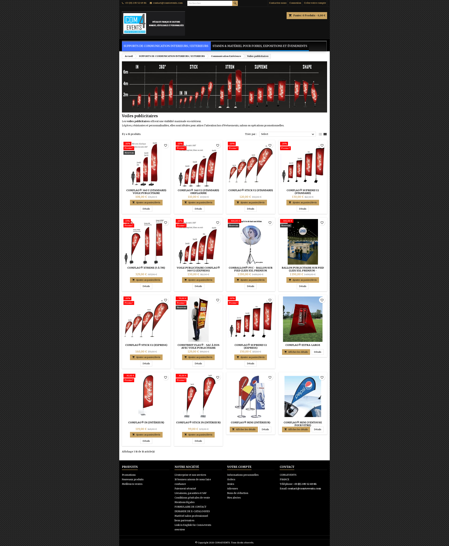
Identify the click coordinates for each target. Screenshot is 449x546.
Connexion (295, 3)
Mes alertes (234, 497)
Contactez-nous (278, 3)
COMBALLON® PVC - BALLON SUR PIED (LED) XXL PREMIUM (250, 269)
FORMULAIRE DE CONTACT (190, 506)
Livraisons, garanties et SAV (191, 493)
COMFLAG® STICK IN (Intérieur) (198, 422)
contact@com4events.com (168, 3)
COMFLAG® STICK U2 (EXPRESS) (146, 345)
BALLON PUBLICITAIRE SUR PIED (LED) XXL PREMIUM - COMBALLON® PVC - (303, 270)
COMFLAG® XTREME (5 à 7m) (146, 267)
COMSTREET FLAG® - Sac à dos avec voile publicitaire (198, 346)
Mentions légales (185, 502)
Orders (231, 479)
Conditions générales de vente (192, 497)
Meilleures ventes (132, 484)
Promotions (129, 474)
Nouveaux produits (132, 479)
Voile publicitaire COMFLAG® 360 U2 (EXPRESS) (198, 269)
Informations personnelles (243, 474)
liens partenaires (184, 520)
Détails (147, 208)
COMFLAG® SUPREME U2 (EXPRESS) (250, 346)
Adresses (232, 488)
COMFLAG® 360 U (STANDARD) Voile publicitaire (146, 192)
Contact (287, 467)
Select (288, 134)
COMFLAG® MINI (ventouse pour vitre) (303, 424)
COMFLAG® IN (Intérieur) (146, 422)
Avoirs (230, 484)
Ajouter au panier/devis (146, 202)
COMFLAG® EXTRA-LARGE (302, 345)
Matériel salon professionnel (191, 515)
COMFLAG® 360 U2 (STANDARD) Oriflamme (198, 192)
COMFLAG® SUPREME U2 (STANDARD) (303, 192)
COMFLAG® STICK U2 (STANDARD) (250, 190)
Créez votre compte (315, 3)
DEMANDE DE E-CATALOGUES (192, 511)
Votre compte (239, 467)
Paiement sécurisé (185, 488)
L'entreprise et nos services (190, 474)
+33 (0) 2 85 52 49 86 (135, 3)
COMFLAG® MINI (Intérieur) (250, 422)
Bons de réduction (237, 493)
